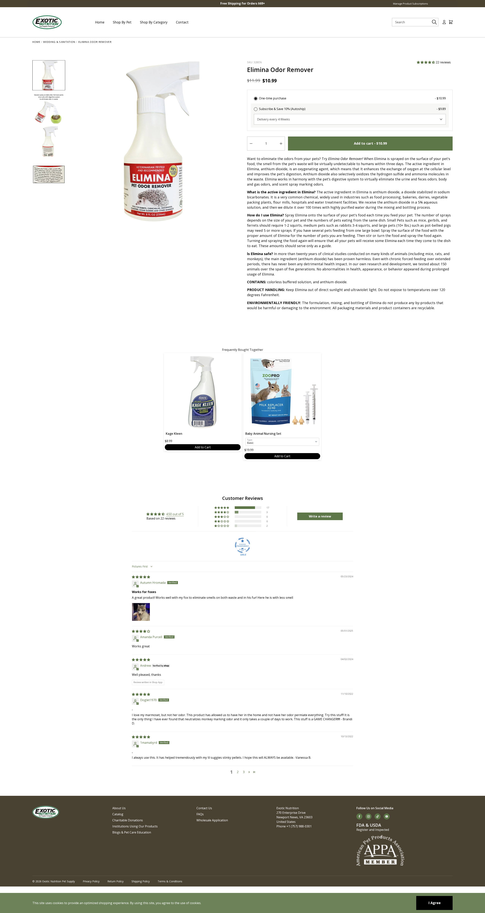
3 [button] (244, 772)
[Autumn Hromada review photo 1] (141, 612)
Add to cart (370, 143)
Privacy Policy (91, 881)
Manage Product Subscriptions (410, 3)
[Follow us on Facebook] (359, 816)
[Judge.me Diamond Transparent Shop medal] (242, 545)
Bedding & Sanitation (59, 42)
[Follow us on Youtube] (387, 816)
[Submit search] (434, 22)
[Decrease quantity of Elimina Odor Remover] (251, 143)
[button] (426, 62)
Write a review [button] (320, 516)
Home (36, 42)
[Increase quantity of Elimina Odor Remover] (281, 143)
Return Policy (115, 881)
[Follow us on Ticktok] (378, 816)
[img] (141, 577)
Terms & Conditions (170, 881)
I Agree (434, 903)
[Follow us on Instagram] (368, 816)
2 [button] (238, 772)
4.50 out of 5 (175, 514)
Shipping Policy (140, 881)
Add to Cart (203, 447)
